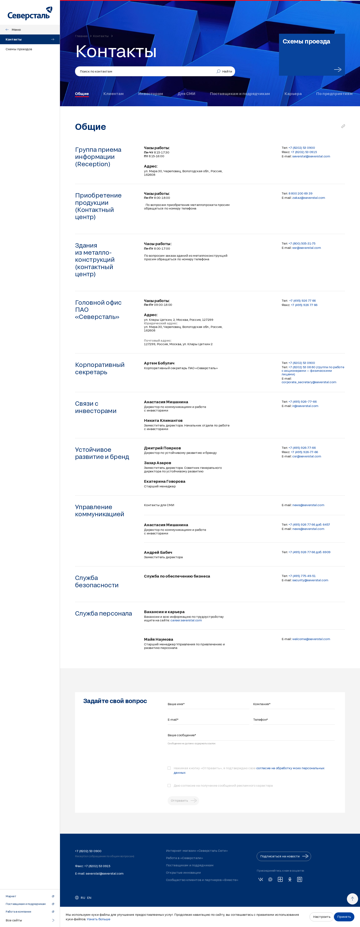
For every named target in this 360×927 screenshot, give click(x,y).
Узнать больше (98, 919)
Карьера (293, 93)
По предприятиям (334, 93)
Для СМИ (186, 93)
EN (89, 897)
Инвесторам (150, 93)
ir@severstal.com (305, 406)
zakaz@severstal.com (308, 197)
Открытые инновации (183, 872)
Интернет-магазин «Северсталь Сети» (197, 850)
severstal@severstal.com (311, 156)
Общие (82, 93)
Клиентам (113, 93)
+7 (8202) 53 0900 (88, 851)
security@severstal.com (310, 580)
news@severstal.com (308, 505)
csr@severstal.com (306, 456)
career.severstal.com (186, 620)
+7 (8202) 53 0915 (304, 152)
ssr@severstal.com (306, 247)
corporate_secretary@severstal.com (309, 382)
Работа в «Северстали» (184, 858)
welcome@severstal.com (311, 639)
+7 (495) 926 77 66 (304, 305)
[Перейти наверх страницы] (352, 899)
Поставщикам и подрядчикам (240, 93)
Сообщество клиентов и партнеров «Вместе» (202, 879)
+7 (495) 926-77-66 (304, 452)
